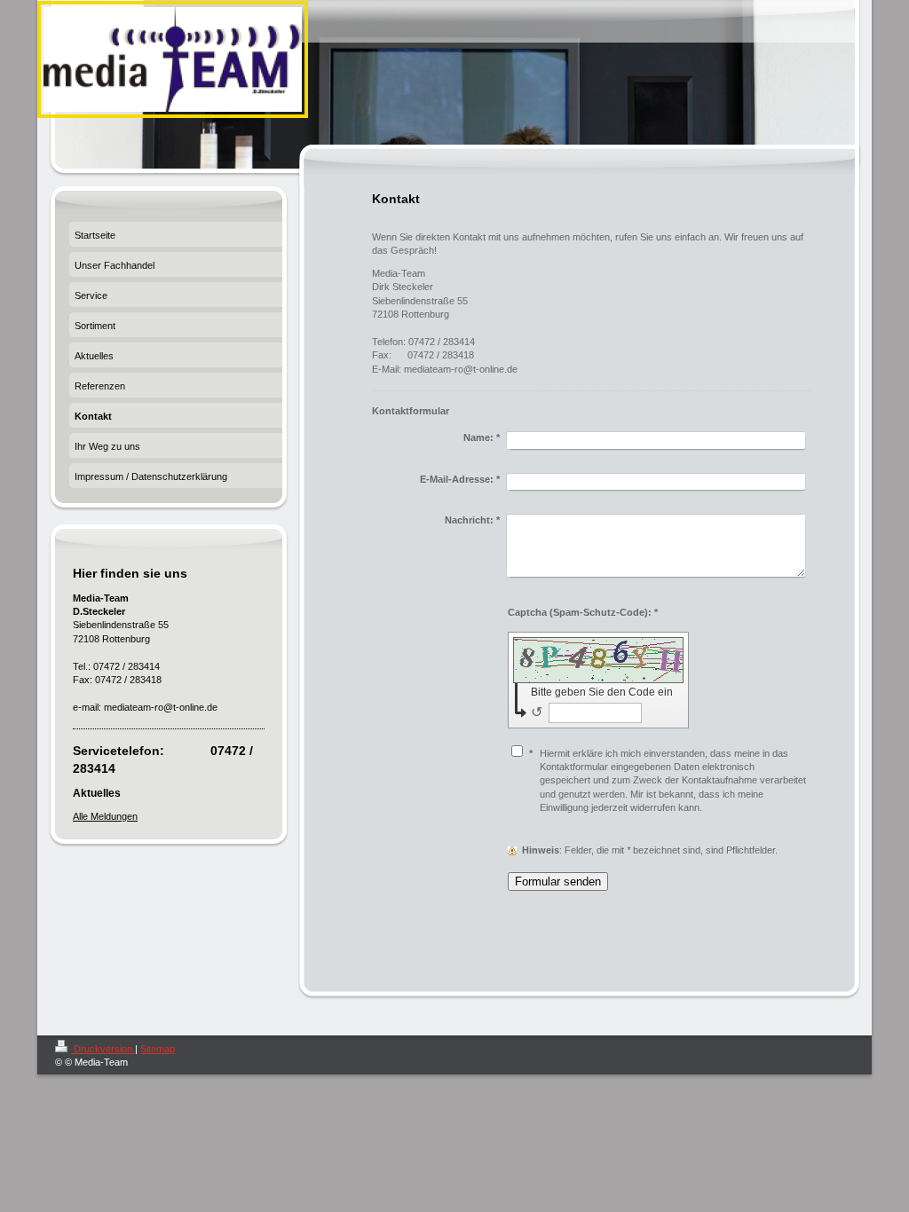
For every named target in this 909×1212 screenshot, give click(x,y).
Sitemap (157, 1048)
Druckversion (103, 1048)
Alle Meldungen (105, 816)
